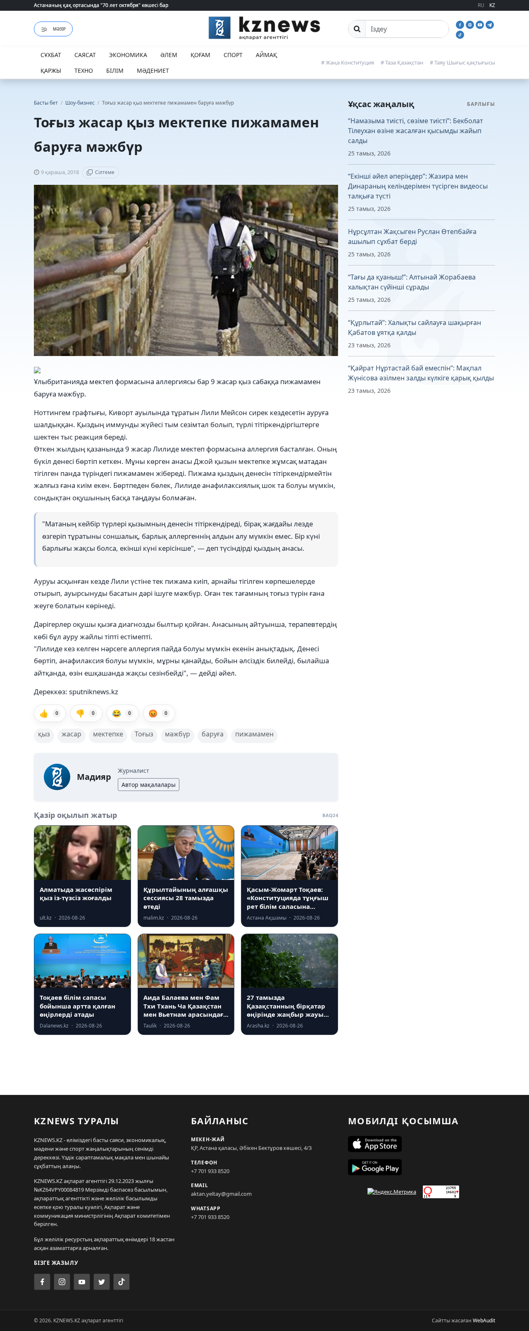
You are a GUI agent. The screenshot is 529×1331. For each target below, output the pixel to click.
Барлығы (481, 104)
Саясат (85, 55)
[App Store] (421, 1144)
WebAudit (484, 1320)
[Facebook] (461, 24)
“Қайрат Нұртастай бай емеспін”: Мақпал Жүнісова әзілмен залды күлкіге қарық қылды (421, 372)
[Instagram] (471, 24)
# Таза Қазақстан (402, 62)
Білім (115, 70)
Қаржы (51, 70)
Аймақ (266, 55)
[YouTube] (481, 24)
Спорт (233, 55)
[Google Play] (421, 1167)
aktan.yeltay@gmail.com (221, 1193)
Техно (83, 70)
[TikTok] (460, 33)
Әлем (168, 55)
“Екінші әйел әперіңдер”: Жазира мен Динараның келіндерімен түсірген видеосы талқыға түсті (418, 186)
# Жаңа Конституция (347, 62)
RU (481, 5)
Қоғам (200, 55)
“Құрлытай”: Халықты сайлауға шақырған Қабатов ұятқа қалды (414, 327)
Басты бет (46, 102)
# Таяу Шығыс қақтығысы (462, 62)
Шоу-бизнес (80, 102)
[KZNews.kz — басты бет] (264, 27)
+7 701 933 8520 (210, 1171)
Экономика (128, 55)
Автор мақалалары (149, 785)
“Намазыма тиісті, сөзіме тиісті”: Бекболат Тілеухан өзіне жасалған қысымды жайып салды (415, 130)
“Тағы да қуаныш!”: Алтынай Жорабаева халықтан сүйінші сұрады (412, 282)
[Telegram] (490, 24)
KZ (492, 5)
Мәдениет (153, 70)
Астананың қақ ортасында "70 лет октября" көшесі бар (101, 5)
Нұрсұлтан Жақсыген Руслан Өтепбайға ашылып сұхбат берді (412, 236)
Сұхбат (51, 55)
